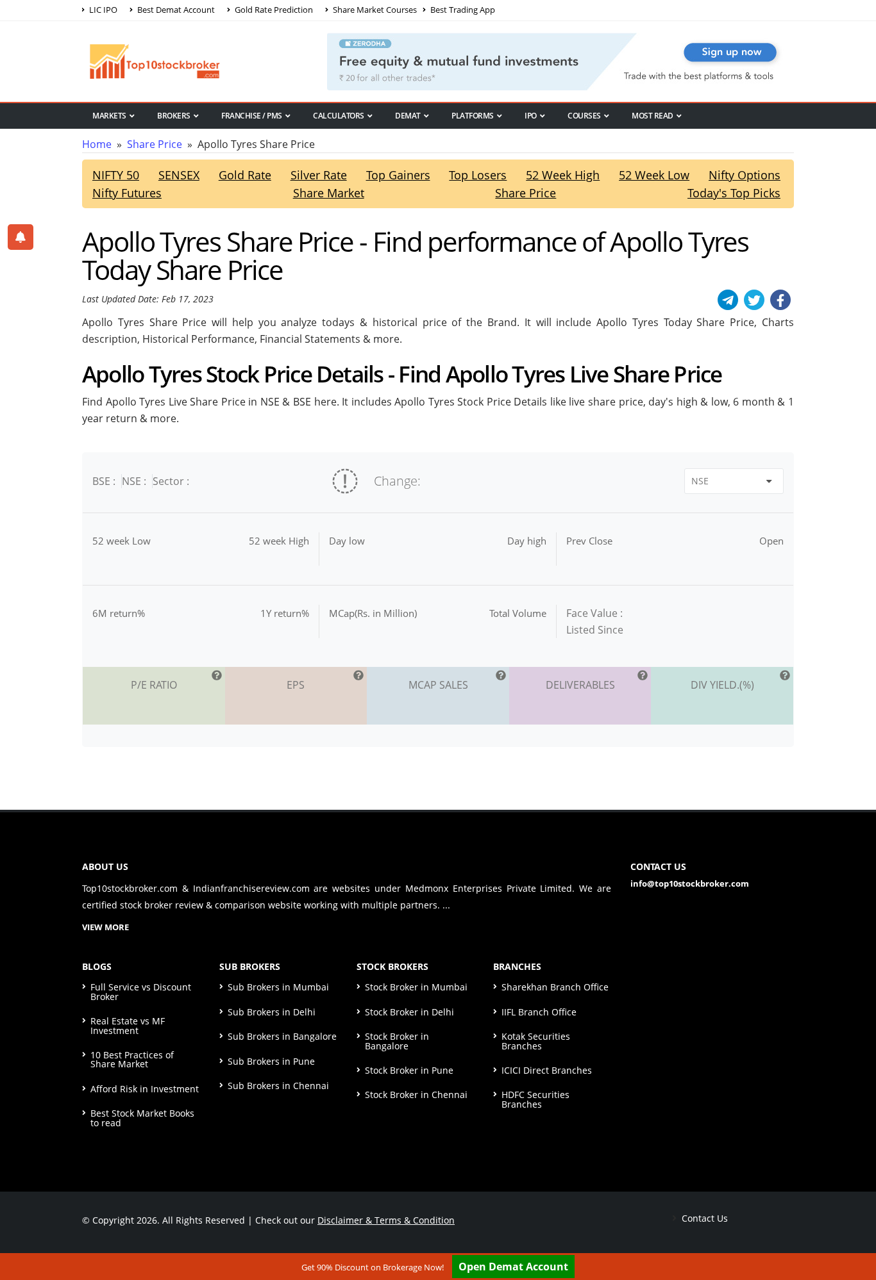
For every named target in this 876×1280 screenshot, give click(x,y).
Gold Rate (245, 175)
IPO (531, 115)
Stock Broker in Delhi (409, 1012)
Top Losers (478, 175)
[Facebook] (780, 300)
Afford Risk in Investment (144, 1089)
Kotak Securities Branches (535, 1040)
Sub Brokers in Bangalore (282, 1036)
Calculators (338, 115)
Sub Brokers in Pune (271, 1061)
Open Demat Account (513, 1266)
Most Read (652, 115)
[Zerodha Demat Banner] (560, 60)
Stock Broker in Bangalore (397, 1040)
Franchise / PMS (251, 115)
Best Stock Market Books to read (142, 1117)
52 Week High (563, 175)
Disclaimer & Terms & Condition (386, 1220)
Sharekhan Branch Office (555, 987)
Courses (584, 115)
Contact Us (703, 1218)
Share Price (154, 144)
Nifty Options (744, 175)
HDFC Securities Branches (535, 1099)
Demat (408, 115)
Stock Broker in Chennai (416, 1094)
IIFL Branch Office (539, 1012)
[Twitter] (754, 300)
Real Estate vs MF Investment (127, 1025)
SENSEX (178, 175)
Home (97, 144)
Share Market (328, 193)
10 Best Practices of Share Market (132, 1059)
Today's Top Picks (733, 193)
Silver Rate (319, 175)
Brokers (173, 115)
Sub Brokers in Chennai (278, 1085)
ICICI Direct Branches (546, 1070)
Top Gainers (398, 175)
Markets (109, 115)
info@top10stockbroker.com (689, 883)
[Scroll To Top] (854, 1230)
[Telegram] (728, 300)
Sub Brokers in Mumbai (278, 987)
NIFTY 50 (115, 175)
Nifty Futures (127, 193)
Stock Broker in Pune (409, 1070)
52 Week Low (654, 175)
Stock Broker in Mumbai (416, 987)
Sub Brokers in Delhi (272, 1012)
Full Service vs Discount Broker (140, 991)
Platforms (472, 115)
